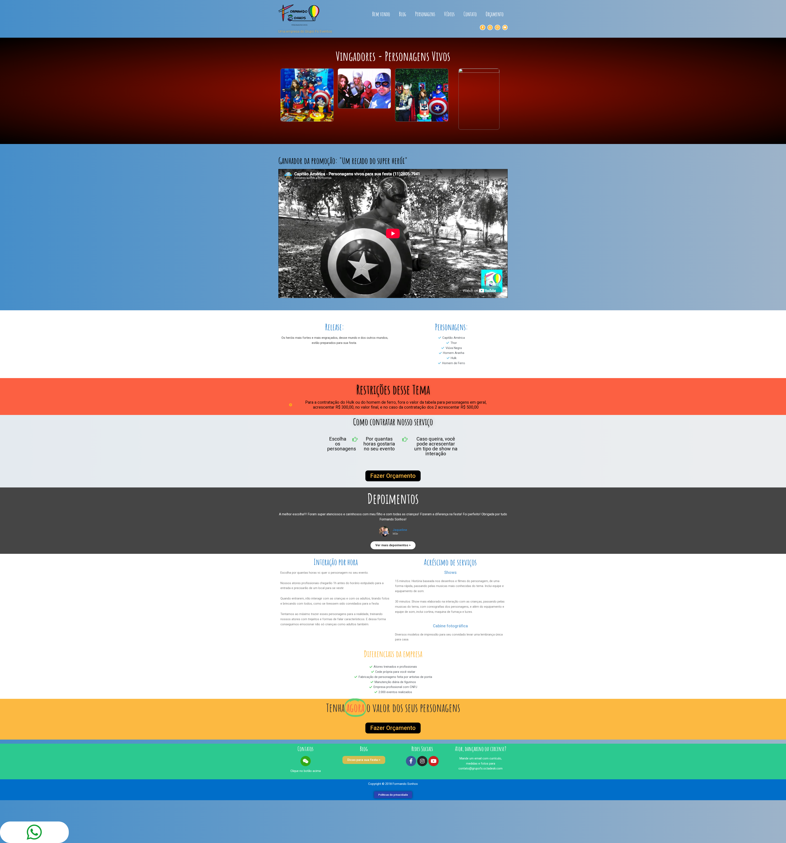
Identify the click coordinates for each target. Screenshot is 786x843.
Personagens (425, 14)
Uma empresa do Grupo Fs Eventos (305, 31)
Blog (402, 14)
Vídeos (449, 14)
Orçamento (495, 14)
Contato (470, 14)
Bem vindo (381, 14)
